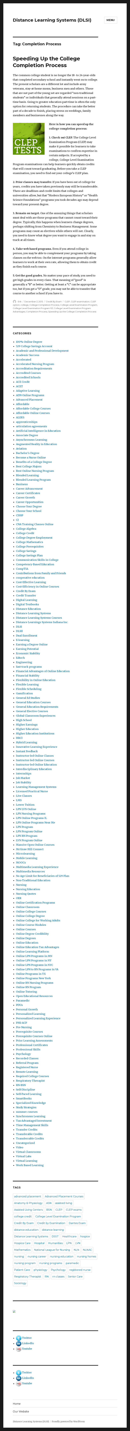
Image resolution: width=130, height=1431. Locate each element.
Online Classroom (27, 907)
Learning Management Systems (36, 786)
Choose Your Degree (29, 506)
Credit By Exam (54, 301)
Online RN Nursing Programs (34, 982)
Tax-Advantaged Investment (34, 1120)
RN (47, 1276)
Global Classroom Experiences (35, 715)
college (25, 305)
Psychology (23, 1054)
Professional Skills (28, 1049)
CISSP (19, 515)
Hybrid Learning (26, 742)
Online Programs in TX (31, 973)
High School (24, 720)
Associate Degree (27, 435)
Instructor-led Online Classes (35, 755)
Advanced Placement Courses (64, 1196)
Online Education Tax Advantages (37, 947)
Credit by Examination (51, 1223)
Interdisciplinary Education (34, 769)
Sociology (20, 1283)
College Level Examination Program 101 (33, 308)
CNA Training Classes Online (34, 524)
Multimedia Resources (30, 871)
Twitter (27, 1338)
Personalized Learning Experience (38, 1018)
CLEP (67, 301)
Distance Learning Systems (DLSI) (52, 20)
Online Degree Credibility (32, 933)
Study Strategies (26, 1107)
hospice (85, 1236)
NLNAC (87, 1249)
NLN (76, 1249)
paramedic (72, 1263)
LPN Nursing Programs (31, 813)
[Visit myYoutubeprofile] (18, 1348)
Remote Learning (27, 1071)
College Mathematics (29, 542)
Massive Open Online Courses (35, 844)
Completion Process (36, 311)
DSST (55, 1236)
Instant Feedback (27, 751)
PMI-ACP (21, 1022)
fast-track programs (29, 666)
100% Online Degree (29, 341)
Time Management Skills (32, 1125)
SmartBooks (24, 1098)
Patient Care (22, 1269)
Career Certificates (28, 493)
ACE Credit (23, 381)
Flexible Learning (27, 684)
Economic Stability (28, 653)
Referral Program (27, 1062)
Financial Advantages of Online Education (43, 671)
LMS (19, 800)
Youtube (27, 1348)
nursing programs (50, 1263)
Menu (111, 20)
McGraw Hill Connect (30, 849)
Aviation (21, 448)
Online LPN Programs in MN (34, 956)
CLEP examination (80, 301)
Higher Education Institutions (35, 733)
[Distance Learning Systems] (55, 1311)
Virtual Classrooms (28, 1151)
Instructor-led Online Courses (35, 760)
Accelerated (23, 359)
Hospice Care (22, 1243)
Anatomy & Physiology (28, 1203)
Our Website (21, 1411)
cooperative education (30, 577)
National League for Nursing (52, 1249)
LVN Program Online (29, 840)
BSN (49, 1209)
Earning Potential (27, 648)
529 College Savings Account (34, 346)
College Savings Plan (29, 555)
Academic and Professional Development (42, 350)
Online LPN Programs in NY (33, 960)
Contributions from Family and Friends (41, 573)
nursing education (61, 1256)
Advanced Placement (29, 399)
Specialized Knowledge (31, 1102)
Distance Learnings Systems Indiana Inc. (42, 622)
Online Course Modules (31, 924)
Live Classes (24, 795)
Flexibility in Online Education (35, 680)
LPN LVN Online (26, 809)
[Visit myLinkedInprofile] (18, 1343)
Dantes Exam (77, 1223)
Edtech (20, 657)
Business (22, 484)
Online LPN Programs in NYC (34, 965)
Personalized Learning (30, 1013)
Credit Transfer (26, 595)
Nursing (21, 884)
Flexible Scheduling (28, 689)
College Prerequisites (30, 546)
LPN (69, 1243)
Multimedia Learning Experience (37, 867)
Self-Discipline (25, 1089)
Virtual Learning (26, 1160)
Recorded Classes (27, 1058)
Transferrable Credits (30, 1138)
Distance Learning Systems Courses (39, 617)
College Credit (25, 533)
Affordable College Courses (33, 408)
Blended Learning (27, 475)
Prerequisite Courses (29, 1031)
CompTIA (22, 568)
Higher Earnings (27, 724)
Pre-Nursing (24, 1027)
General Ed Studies (28, 697)
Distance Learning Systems (33, 613)
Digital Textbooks (27, 604)
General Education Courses (33, 702)
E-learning (22, 640)
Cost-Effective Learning (31, 582)
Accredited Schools (28, 377)
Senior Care (75, 1276)
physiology (40, 1269)
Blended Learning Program (33, 479)
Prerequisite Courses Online (34, 1036)
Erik (20, 301)
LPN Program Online (29, 831)
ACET (19, 386)
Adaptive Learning (28, 390)
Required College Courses (32, 1076)
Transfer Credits (26, 1129)
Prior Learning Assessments (34, 1040)
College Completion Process (44, 305)
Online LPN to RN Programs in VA (37, 969)
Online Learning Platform (32, 951)
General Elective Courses (32, 711)
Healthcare (69, 1236)
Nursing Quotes (26, 893)
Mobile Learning (26, 858)
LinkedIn (28, 1343)
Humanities (55, 1243)
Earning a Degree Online (32, 644)
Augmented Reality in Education (36, 444)
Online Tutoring (26, 991)
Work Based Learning (30, 1165)
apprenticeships (26, 421)
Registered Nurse (27, 1067)
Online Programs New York (33, 978)
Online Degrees (26, 938)
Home (17, 1403)
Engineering (24, 662)
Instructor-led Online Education (36, 764)
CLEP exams (73, 1209)
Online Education (27, 942)
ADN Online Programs (30, 395)
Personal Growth (27, 1009)
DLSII (19, 631)
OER (18, 898)
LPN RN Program (26, 835)
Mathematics (22, 1249)
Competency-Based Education (35, 564)
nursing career (37, 1256)
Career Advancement (29, 488)
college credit (23, 1216)
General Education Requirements (37, 706)
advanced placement (27, 1196)
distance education (26, 1229)
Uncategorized (25, 1143)
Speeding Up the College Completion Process (72, 311)
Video (19, 1147)
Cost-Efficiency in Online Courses (37, 586)
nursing (19, 1256)
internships (23, 773)
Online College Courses (31, 911)
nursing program (25, 1263)
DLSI (19, 626)
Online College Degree (30, 916)
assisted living (63, 1203)
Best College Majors (29, 466)
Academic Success (27, 355)
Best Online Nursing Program (35, 470)
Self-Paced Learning (28, 1094)
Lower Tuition (25, 804)
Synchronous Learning (30, 1116)
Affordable (22, 404)
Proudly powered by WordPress (68, 1421)
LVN (77, 1243)
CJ (17, 519)
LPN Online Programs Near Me (35, 822)
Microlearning (25, 853)
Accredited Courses (28, 373)
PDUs (19, 1005)
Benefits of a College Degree (34, 462)
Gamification (24, 693)
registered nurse (80, 1269)
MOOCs (21, 862)
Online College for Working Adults (38, 920)
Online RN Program (28, 987)
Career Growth (25, 497)
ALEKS (20, 417)
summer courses (27, 1111)
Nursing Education (28, 889)
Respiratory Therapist (30, 1080)
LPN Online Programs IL (31, 818)
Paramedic (23, 1000)
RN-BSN (21, 1085)
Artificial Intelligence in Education (38, 430)
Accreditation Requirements (34, 368)
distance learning (53, 1229)
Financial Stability (27, 675)
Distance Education (28, 608)
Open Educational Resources (34, 996)
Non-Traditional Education (33, 880)
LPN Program (24, 827)
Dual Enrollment (26, 635)
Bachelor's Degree (27, 453)
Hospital (39, 1243)
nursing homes (86, 1256)
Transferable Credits (29, 1134)
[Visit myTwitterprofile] (18, 1338)
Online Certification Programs (35, 902)
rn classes (58, 1276)
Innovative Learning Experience (36, 746)
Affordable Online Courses (33, 413)
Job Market (23, 778)
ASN (49, 1203)
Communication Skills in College (37, 559)
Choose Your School (28, 511)
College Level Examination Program (78, 305)
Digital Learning (26, 600)
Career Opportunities (29, 502)
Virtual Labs (23, 1156)
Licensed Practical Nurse (32, 791)
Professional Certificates (32, 1045)
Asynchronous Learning (31, 439)
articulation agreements (31, 426)
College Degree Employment (34, 537)
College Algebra (26, 528)
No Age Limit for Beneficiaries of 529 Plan (42, 875)
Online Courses (26, 929)
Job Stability (23, 782)
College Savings (26, 551)
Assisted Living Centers (28, 1209)
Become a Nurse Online (31, 457)
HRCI (19, 738)
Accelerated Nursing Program (35, 364)
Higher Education (27, 729)
